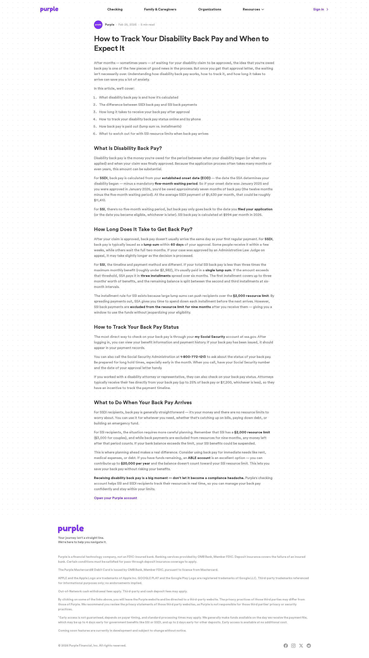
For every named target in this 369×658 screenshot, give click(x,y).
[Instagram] (293, 645)
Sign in (318, 9)
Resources (251, 9)
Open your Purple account (115, 498)
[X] (301, 645)
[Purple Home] (49, 9)
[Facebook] (286, 645)
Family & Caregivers (160, 9)
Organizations (209, 9)
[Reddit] (309, 645)
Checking (115, 9)
